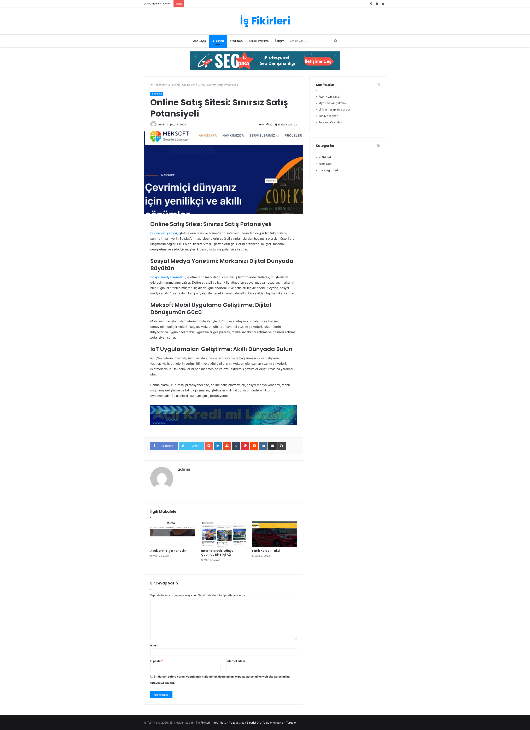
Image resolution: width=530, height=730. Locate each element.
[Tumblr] (236, 446)
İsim (154, 645)
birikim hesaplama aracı (334, 109)
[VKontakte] (263, 446)
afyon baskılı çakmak (332, 103)
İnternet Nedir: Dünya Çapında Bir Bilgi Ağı (217, 553)
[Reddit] (254, 446)
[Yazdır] (281, 446)
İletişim (279, 41)
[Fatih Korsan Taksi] (274, 534)
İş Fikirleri (218, 41)
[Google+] (209, 446)
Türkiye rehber (328, 116)
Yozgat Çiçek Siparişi (242, 722)
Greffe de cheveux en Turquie (276, 722)
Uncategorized (328, 170)
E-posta (156, 661)
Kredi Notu (236, 41)
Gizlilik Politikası (259, 41)
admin (161, 124)
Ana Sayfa (199, 41)
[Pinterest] (245, 446)
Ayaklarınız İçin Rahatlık (168, 551)
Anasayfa (159, 84)
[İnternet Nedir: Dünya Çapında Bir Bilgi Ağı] (223, 534)
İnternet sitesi (235, 661)
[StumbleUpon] (227, 446)
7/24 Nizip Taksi (329, 96)
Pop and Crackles (330, 122)
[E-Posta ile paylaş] (272, 446)
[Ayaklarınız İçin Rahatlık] (172, 534)
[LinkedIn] (218, 446)
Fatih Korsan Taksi (266, 551)
